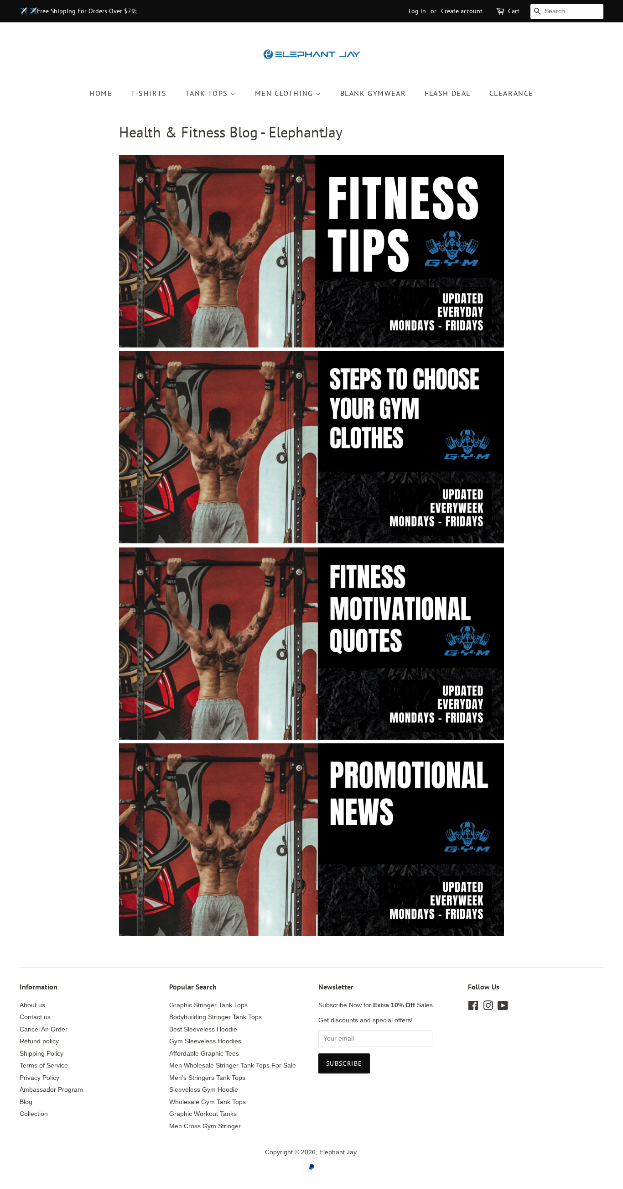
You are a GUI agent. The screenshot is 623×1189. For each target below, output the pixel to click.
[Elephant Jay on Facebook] (473, 1007)
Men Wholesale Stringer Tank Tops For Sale (232, 1065)
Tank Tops (207, 93)
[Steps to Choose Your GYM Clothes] (311, 541)
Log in (417, 11)
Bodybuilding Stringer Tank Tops (215, 1017)
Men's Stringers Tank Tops (207, 1077)
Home (100, 93)
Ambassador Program (51, 1089)
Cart (513, 11)
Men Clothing (285, 93)
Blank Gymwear (373, 93)
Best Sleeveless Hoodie (203, 1029)
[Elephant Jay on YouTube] (503, 1007)
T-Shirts (149, 93)
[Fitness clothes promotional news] (311, 933)
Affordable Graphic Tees (204, 1053)
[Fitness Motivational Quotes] (311, 737)
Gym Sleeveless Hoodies (205, 1041)
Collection (34, 1113)
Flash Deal (448, 93)
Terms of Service (44, 1065)
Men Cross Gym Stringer (205, 1126)
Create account (462, 11)
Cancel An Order (43, 1029)
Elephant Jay (337, 1152)
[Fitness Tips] (311, 345)
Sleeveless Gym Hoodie (203, 1089)
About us (32, 1005)
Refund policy (39, 1041)
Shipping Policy (41, 1053)
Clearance (511, 93)
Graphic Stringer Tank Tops (208, 1005)
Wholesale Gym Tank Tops (207, 1102)
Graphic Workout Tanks (203, 1113)
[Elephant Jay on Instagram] (488, 1007)
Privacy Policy (39, 1077)
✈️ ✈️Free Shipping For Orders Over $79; (78, 11)
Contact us (35, 1017)
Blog (26, 1102)
